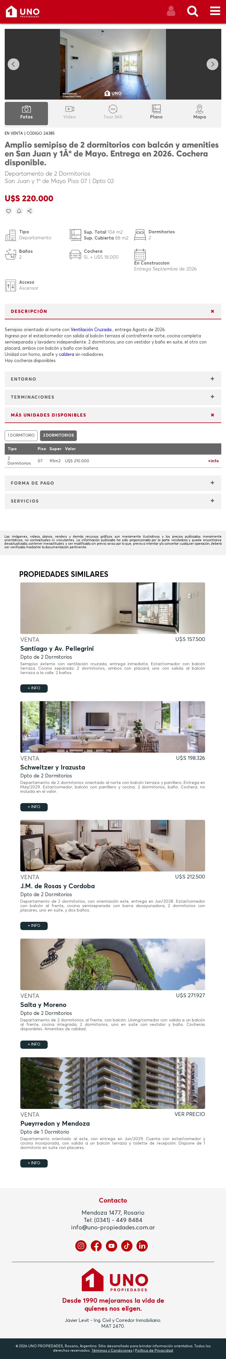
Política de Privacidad (154, 1351)
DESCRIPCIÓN (29, 311)
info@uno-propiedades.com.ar (113, 1228)
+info (213, 461)
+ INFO (34, 688)
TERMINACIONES (32, 397)
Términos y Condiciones (112, 1351)
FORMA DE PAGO (32, 483)
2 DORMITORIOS (58, 435)
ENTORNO (23, 379)
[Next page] (212, 64)
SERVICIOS (25, 501)
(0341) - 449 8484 (118, 1220)
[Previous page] (13, 64)
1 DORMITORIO (21, 435)
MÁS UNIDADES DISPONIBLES (48, 415)
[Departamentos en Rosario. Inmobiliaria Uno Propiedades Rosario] (29, 14)
